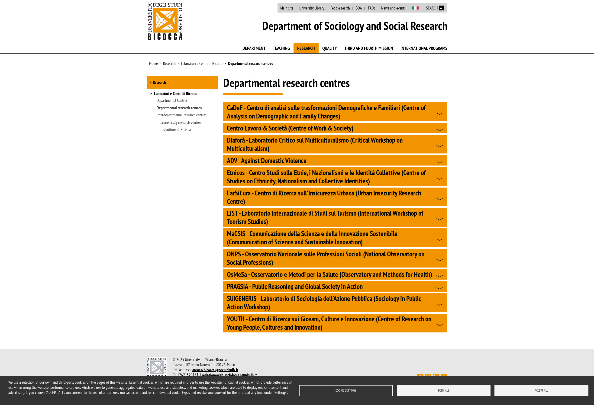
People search (340, 8)
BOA (359, 8)
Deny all (443, 390)
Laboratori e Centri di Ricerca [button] (175, 94)
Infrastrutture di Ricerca (174, 129)
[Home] (165, 21)
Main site (286, 8)
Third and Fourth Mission (368, 48)
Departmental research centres (250, 63)
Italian (415, 8)
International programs (423, 48)
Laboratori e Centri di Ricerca (202, 63)
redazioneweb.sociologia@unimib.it (229, 374)
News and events (393, 8)
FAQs (371, 8)
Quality (329, 48)
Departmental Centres (172, 100)
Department (253, 48)
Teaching (281, 48)
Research (306, 48)
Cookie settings (346, 390)
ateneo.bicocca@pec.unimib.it (215, 369)
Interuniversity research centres (179, 122)
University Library (311, 8)
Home (153, 63)
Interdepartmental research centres (182, 115)
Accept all (541, 390)
